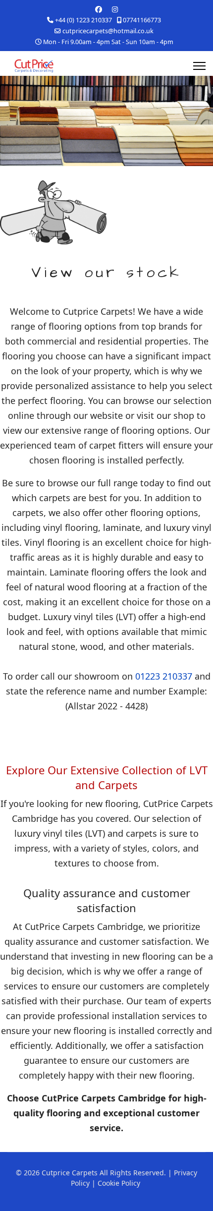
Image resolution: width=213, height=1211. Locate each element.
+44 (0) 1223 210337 (83, 20)
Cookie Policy (119, 1183)
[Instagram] (115, 9)
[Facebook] (98, 9)
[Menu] (199, 66)
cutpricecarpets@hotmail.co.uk (108, 31)
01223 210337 (163, 676)
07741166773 (142, 20)
